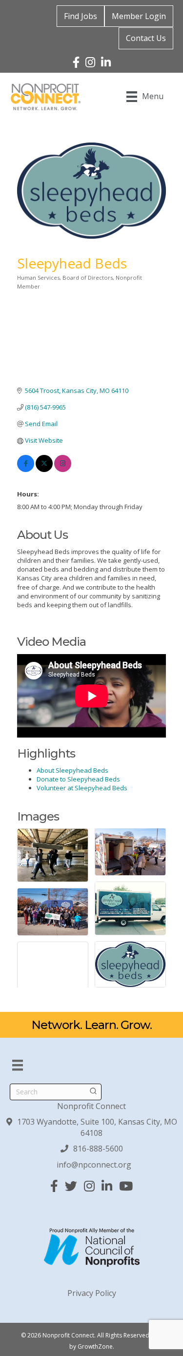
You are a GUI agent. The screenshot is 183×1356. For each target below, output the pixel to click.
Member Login (139, 16)
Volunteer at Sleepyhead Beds (82, 787)
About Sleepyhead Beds (72, 770)
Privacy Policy (91, 1293)
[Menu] (17, 1065)
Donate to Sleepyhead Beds (78, 779)
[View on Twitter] (44, 469)
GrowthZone (95, 1346)
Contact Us (146, 38)
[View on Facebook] (25, 469)
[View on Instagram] (62, 469)
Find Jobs (80, 16)
